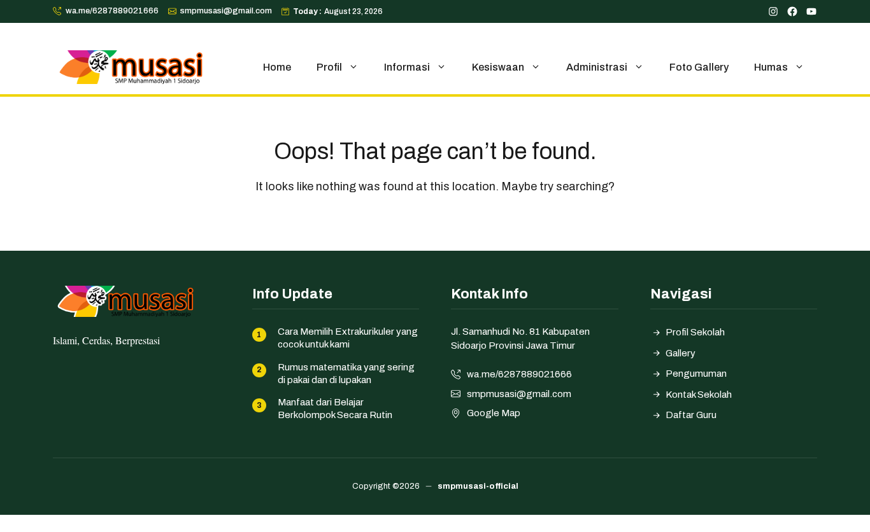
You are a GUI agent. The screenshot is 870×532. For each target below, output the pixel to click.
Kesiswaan (498, 67)
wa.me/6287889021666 (112, 10)
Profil (329, 67)
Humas (771, 67)
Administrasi (596, 67)
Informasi (407, 67)
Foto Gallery (699, 67)
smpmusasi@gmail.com (226, 10)
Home (277, 67)
